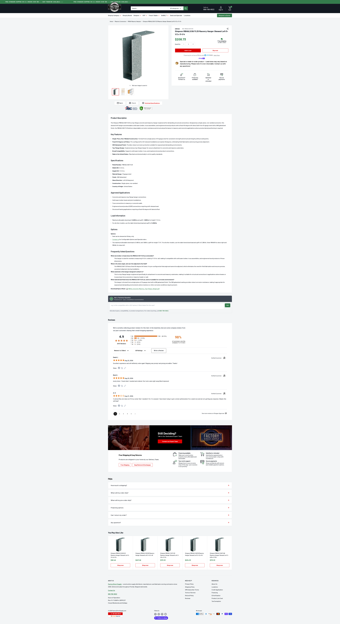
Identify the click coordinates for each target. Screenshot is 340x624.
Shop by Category (113, 15)
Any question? (116, 522)
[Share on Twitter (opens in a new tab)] (122, 368)
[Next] (232, 552)
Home (111, 21)
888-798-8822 (208, 8)
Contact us (115, 239)
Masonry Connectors (120, 21)
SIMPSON (177, 28)
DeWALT (164, 15)
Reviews (187, 598)
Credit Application (217, 590)
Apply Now (217, 55)
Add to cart (187, 50)
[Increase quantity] (193, 44)
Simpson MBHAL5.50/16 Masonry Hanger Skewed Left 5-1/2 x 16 (194, 554)
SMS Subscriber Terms (192, 590)
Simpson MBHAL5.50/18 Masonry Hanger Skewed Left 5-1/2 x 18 (144, 554)
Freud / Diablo (153, 15)
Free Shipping (125, 465)
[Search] (185, 8)
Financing (215, 592)
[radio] (150, 336)
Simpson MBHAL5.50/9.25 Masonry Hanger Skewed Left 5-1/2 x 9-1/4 (120, 555)
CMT (144, 15)
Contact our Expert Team (170, 441)
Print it (134, 103)
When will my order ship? (119, 493)
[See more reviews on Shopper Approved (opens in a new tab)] (125, 368)
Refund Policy (189, 595)
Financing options (117, 508)
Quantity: (178, 44)
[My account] (221, 7)
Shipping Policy (190, 587)
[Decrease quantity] (184, 44)
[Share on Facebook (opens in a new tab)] (119, 368)
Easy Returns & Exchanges (142, 465)
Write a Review (159, 350)
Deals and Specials (176, 15)
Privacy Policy (189, 584)
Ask (227, 305)
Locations (187, 15)
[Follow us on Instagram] (159, 614)
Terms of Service (190, 592)
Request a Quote (224, 15)
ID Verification (216, 595)
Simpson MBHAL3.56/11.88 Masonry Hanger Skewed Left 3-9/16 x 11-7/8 (219, 555)
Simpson (136, 15)
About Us (214, 584)
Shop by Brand (127, 15)
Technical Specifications (152, 103)
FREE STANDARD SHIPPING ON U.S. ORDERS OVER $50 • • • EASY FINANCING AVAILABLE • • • (34, 2)
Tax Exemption (216, 601)
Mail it (121, 103)
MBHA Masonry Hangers (134, 21)
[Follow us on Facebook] (155, 614)
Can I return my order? (119, 515)
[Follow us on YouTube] (165, 614)
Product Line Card (217, 598)
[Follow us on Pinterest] (162, 614)
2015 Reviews (123, 344)
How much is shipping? (119, 485)
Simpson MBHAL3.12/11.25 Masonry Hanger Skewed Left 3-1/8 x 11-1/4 (169, 555)
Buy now (215, 50)
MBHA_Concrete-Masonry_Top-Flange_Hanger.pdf (144, 288)
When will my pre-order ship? (121, 500)
